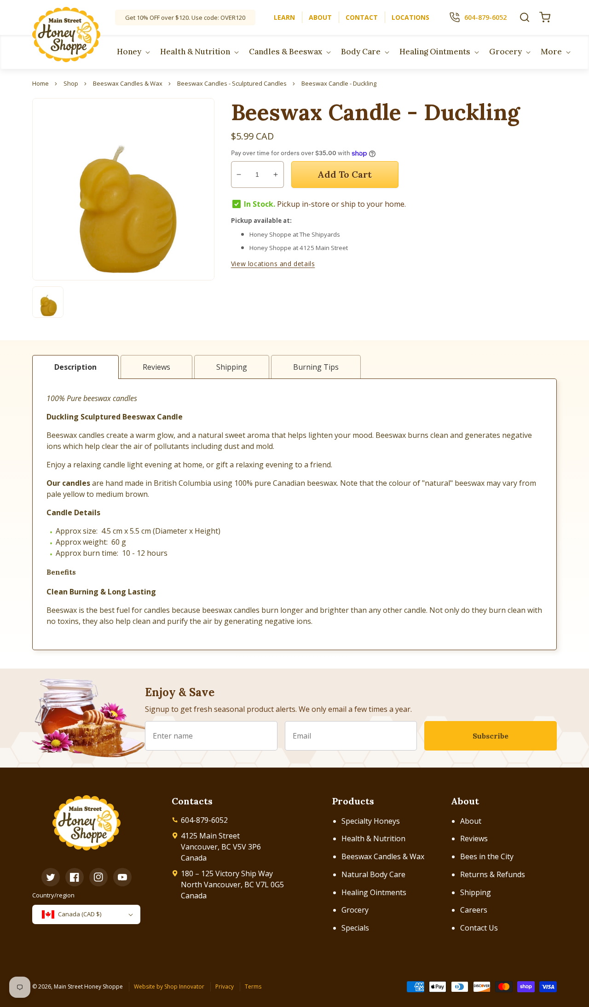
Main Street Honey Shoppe (88, 986)
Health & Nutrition (373, 838)
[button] (524, 17)
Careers (473, 910)
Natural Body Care (373, 874)
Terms (253, 986)
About (470, 821)
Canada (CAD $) (79, 914)
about (320, 17)
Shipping (475, 892)
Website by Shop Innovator (169, 986)
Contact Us (479, 928)
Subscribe (490, 735)
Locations (410, 17)
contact (362, 17)
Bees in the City (487, 856)
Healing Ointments (373, 892)
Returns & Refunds (492, 874)
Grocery (355, 910)
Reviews (474, 838)
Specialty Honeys (370, 821)
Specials (355, 928)
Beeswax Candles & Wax (382, 856)
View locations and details (273, 263)
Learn (284, 17)
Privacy (224, 986)
